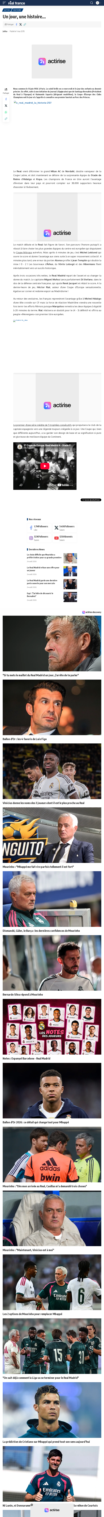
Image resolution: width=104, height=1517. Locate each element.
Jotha (5, 31)
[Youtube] (64, 538)
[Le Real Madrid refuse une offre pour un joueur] (70, 571)
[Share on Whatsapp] (6, 112)
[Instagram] (39, 538)
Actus (7, 10)
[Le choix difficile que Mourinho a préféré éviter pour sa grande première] (70, 558)
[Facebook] (39, 528)
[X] (64, 528)
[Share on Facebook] (16, 24)
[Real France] (17, 3)
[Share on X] (20, 24)
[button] (5, 3)
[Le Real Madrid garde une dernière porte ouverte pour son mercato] (70, 584)
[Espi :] (70, 597)
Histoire (17, 10)
